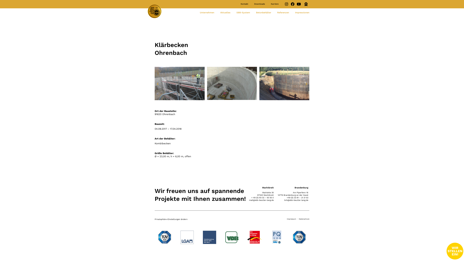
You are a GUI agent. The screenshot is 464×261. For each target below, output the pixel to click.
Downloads (259, 4)
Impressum (291, 219)
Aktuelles (225, 12)
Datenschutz (304, 219)
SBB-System (243, 12)
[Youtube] (298, 4)
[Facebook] (292, 4)
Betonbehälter (263, 12)
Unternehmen (207, 12)
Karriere (275, 4)
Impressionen (302, 12)
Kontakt (244, 4)
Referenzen (283, 12)
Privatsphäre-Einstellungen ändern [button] (171, 219)
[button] (158, 84)
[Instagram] (286, 4)
